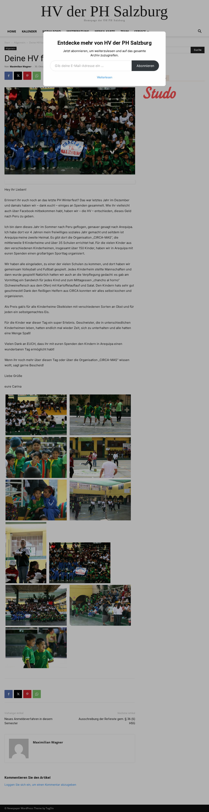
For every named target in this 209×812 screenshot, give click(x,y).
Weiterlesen (104, 77)
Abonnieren (145, 66)
